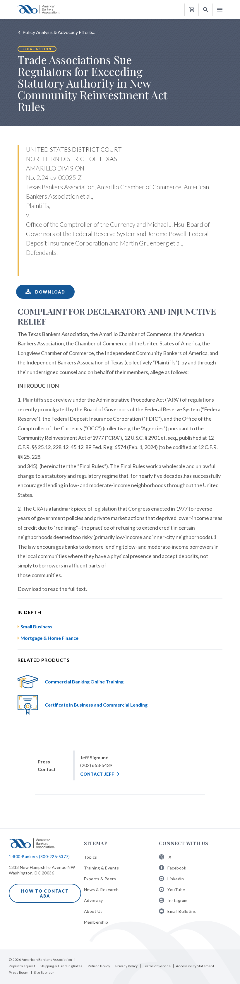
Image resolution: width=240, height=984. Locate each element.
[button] (205, 10)
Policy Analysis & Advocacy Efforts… (60, 32)
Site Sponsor (44, 972)
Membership (96, 922)
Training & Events (101, 867)
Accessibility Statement (195, 966)
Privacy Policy (126, 966)
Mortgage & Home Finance (49, 638)
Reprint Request (22, 966)
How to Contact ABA (45, 893)
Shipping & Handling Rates (61, 966)
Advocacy (93, 900)
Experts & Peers (100, 878)
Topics (90, 857)
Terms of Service (157, 966)
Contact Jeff (97, 774)
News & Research (101, 889)
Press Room (19, 972)
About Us (93, 911)
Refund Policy (99, 966)
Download (49, 291)
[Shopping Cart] (191, 10)
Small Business (36, 626)
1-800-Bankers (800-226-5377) (39, 856)
